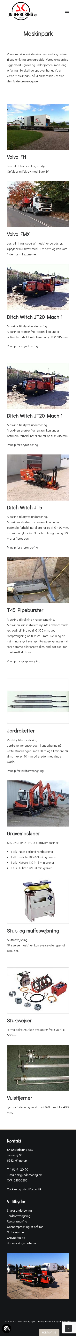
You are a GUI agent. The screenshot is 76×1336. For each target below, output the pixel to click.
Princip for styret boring (22, 346)
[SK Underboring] (22, 11)
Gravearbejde (16, 1238)
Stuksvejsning (16, 1232)
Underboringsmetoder (21, 1243)
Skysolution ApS (62, 1321)
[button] (67, 11)
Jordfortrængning (18, 1216)
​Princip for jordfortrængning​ (25, 771)
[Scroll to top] (68, 1328)
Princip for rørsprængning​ (23, 661)
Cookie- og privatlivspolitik (24, 1189)
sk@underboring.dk (29, 1175)
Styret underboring (19, 1210)
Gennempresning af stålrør (25, 1227)
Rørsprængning (17, 1221)
